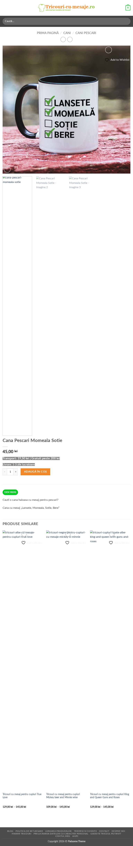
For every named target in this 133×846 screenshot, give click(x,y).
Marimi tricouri (21, 834)
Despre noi (118, 831)
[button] (5, 8)
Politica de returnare (29, 831)
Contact (104, 831)
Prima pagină (48, 33)
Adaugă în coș (35, 471)
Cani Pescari (86, 33)
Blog (10, 831)
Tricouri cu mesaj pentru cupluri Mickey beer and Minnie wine (63, 796)
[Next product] (63, 39)
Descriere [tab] (10, 492)
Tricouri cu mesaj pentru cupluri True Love (22, 796)
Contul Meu (62, 836)
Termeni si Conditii (85, 831)
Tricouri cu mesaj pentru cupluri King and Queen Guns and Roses (109, 796)
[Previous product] (70, 39)
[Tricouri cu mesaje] (66, 8)
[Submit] (126, 21)
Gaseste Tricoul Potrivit (106, 834)
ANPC (75, 836)
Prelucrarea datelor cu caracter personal (61, 834)
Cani (67, 33)
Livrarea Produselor (58, 831)
